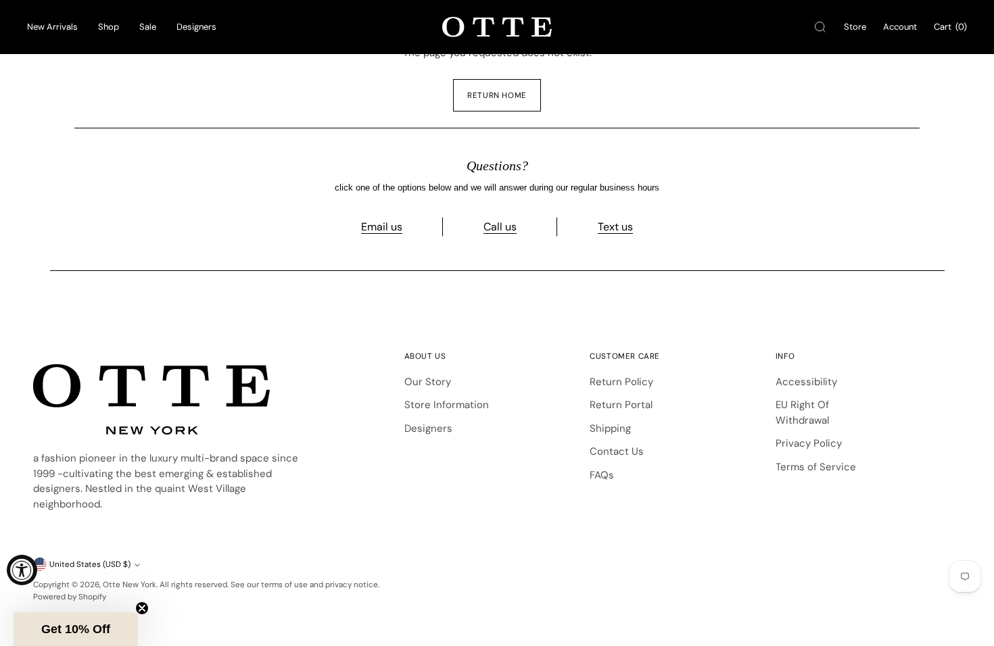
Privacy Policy (809, 443)
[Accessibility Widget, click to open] (22, 570)
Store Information (446, 405)
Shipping (610, 428)
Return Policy (621, 382)
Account (900, 26)
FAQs (602, 475)
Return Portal (621, 405)
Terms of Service (816, 467)
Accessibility (806, 382)
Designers (196, 26)
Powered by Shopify (69, 596)
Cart (950, 26)
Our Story (427, 382)
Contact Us (617, 451)
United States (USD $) (90, 564)
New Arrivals (52, 26)
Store (855, 26)
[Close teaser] (142, 608)
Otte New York (129, 584)
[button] (76, 629)
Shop (108, 26)
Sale (147, 26)
